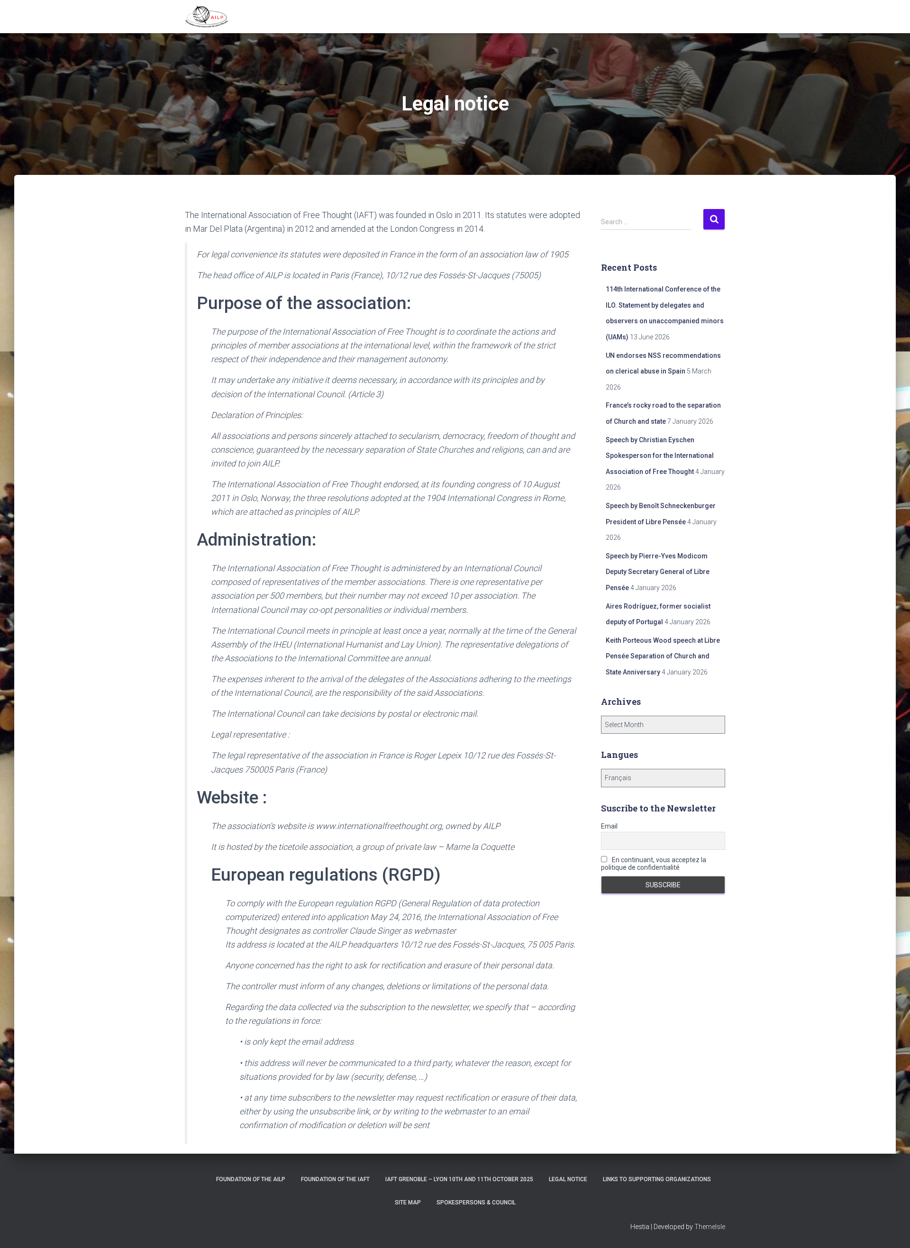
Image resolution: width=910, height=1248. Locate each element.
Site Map (408, 1202)
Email (609, 826)
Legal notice (568, 1179)
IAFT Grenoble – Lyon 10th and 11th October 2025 (459, 1179)
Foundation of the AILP (250, 1179)
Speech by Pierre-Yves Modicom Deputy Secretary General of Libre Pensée (658, 572)
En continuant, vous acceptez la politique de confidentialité (653, 863)
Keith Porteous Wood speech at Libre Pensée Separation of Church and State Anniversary (663, 656)
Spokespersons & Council (476, 1202)
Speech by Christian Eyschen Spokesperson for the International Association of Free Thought (660, 455)
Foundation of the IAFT (335, 1179)
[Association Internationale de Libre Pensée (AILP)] (207, 16)
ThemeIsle (709, 1226)
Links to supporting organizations (657, 1179)
